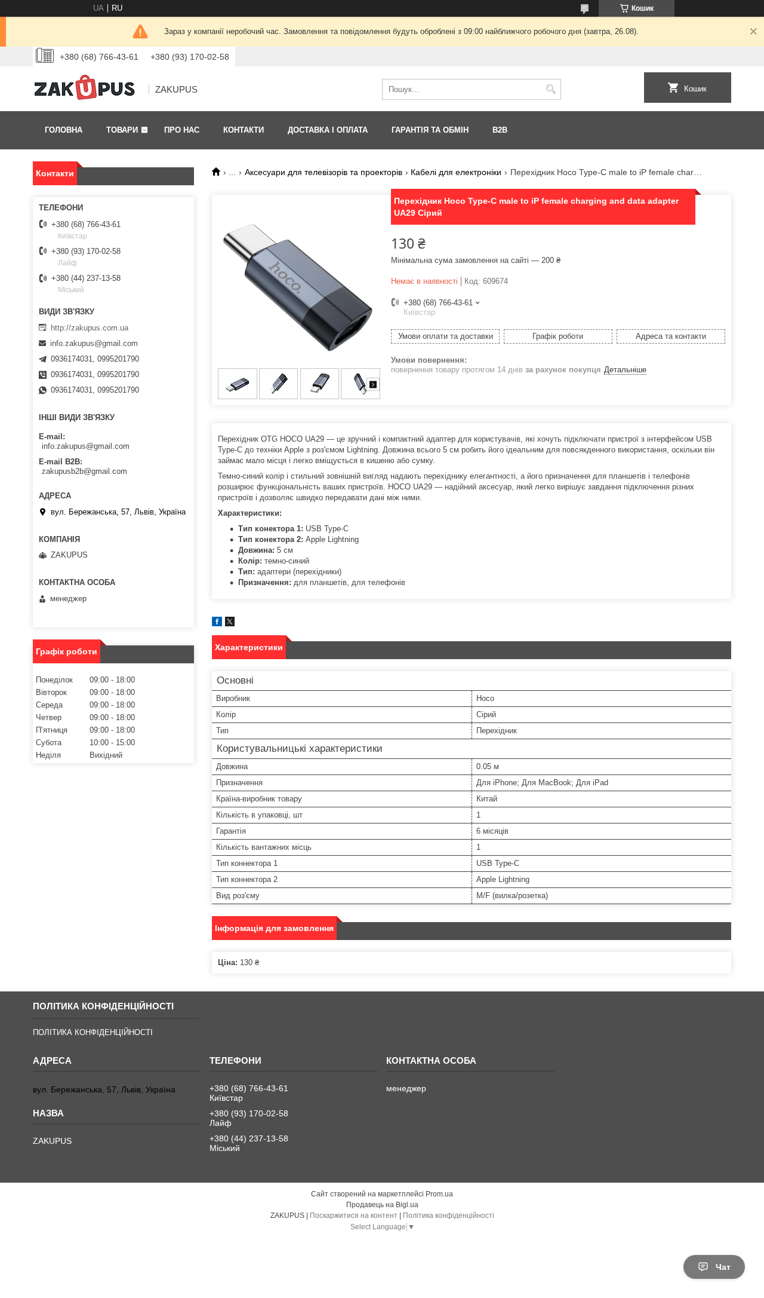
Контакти (243, 129)
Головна (63, 129)
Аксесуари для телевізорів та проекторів (323, 172)
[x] (230, 623)
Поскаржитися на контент (354, 1215)
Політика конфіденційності (448, 1215)
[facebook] (217, 623)
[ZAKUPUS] (86, 89)
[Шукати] (550, 89)
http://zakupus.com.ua (89, 327)
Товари (122, 129)
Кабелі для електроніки (456, 172)
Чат (723, 1267)
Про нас (181, 129)
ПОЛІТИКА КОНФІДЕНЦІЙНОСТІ (93, 1032)
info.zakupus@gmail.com (94, 343)
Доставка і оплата (328, 129)
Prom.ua (439, 1194)
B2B (499, 129)
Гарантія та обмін (430, 129)
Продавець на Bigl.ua (382, 1205)
